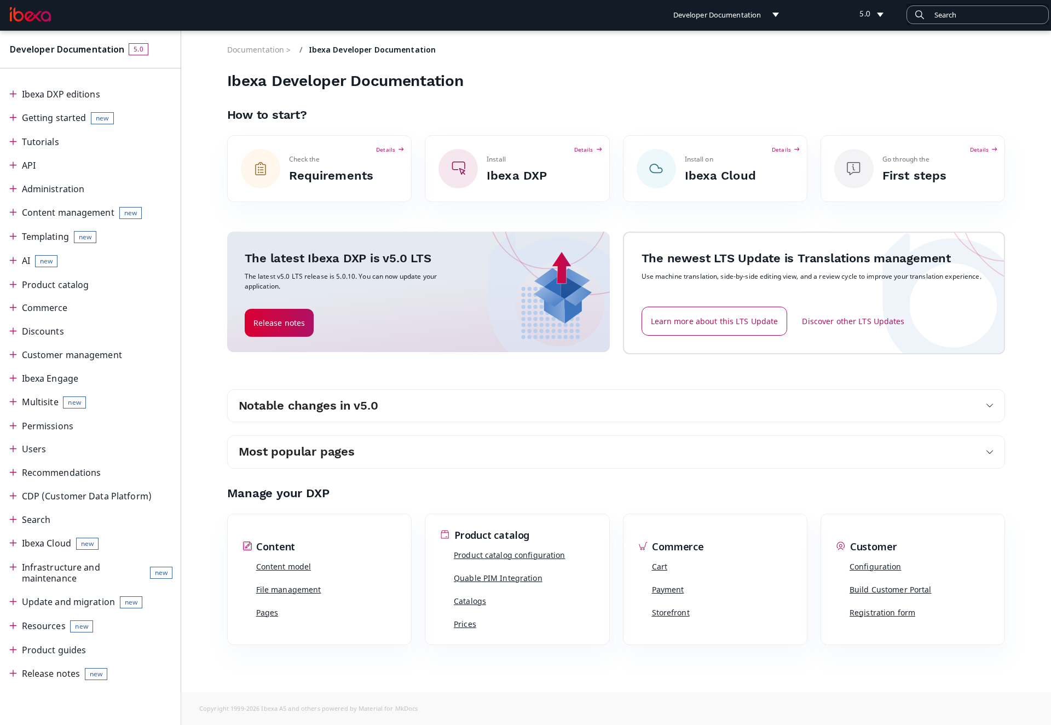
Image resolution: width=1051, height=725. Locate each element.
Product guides (54, 650)
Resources (55, 626)
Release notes (62, 674)
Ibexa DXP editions (61, 94)
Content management (79, 212)
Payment (668, 589)
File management (288, 589)
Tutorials (40, 142)
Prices (465, 624)
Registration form (882, 612)
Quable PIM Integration (498, 578)
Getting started (65, 118)
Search (36, 520)
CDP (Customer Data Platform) (87, 496)
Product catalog (55, 285)
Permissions (47, 426)
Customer (872, 547)
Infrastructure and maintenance (95, 573)
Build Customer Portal (891, 589)
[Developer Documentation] (30, 14)
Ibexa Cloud (58, 543)
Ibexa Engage (50, 378)
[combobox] (977, 14)
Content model (283, 566)
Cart (659, 566)
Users (34, 449)
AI (37, 261)
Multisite (51, 402)
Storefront (671, 612)
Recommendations (61, 473)
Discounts (43, 331)
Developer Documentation (67, 49)
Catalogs (470, 601)
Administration (53, 189)
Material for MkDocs (388, 708)
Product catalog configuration (509, 555)
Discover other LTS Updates (853, 321)
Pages (267, 612)
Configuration (876, 566)
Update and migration (80, 602)
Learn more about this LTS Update (714, 321)
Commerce (45, 308)
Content (275, 547)
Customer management (72, 355)
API (29, 165)
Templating (56, 237)
